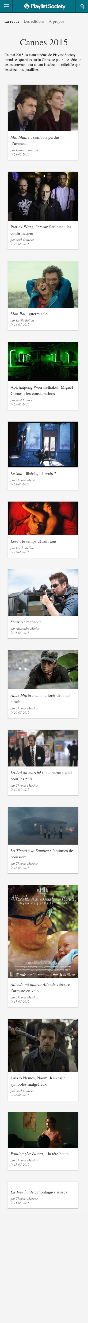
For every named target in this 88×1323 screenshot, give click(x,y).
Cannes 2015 (44, 42)
